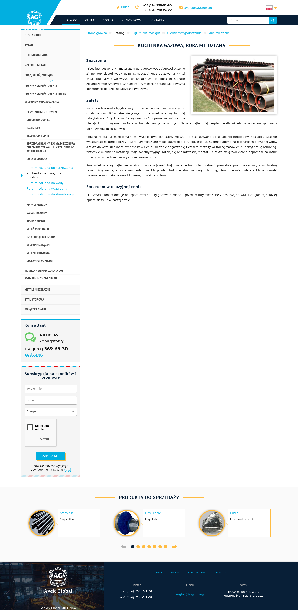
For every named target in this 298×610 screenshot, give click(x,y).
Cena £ (90, 20)
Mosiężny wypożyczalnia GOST (45, 270)
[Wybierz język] (271, 7)
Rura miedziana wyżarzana (47, 188)
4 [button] (149, 546)
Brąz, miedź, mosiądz (39, 75)
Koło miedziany (37, 213)
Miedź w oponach (38, 229)
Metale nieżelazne (37, 289)
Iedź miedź (33, 127)
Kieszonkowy (132, 20)
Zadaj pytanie (34, 354)
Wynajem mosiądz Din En (41, 278)
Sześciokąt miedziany (41, 237)
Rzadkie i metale (36, 65)
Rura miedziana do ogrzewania (50, 168)
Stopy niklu (33, 35)
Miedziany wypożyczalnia (42, 101)
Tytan (29, 45)
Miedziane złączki (38, 245)
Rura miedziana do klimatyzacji (50, 194)
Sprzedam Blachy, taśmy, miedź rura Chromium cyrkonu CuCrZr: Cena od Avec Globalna (51, 147)
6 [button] (160, 546)
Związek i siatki (35, 309)
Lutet (234, 513)
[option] (63, 523)
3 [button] (143, 546)
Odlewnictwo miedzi (40, 260)
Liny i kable (153, 513)
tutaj (67, 469)
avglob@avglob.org (198, 8)
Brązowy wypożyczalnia (41, 86)
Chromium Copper (38, 119)
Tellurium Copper (38, 135)
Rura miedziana (37, 158)
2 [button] (138, 546)
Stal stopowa (34, 299)
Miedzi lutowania (38, 253)
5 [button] (154, 546)
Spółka (108, 20)
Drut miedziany (37, 205)
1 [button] (132, 546)
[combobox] (125, 7)
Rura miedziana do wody (45, 183)
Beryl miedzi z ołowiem (42, 112)
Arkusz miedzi (36, 221)
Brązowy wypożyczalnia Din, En (45, 94)
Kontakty (157, 20)
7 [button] (165, 546)
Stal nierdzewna (36, 55)
